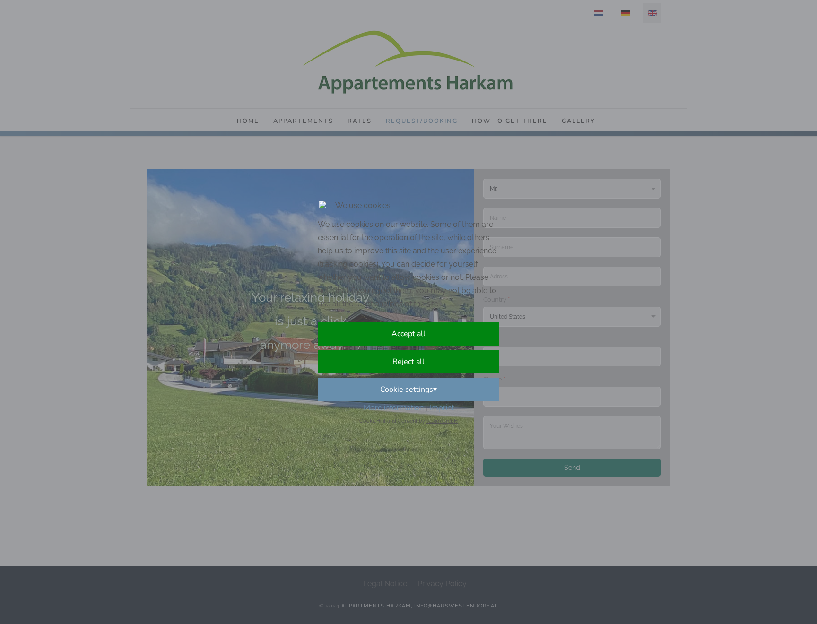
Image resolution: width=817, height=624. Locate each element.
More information (394, 407)
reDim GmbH (442, 421)
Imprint (441, 407)
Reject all (408, 361)
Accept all (408, 334)
